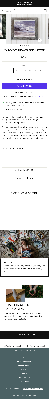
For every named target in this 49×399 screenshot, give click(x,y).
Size (24, 65)
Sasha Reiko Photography (33, 388)
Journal (24, 373)
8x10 (18, 70)
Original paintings (24, 361)
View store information (14, 109)
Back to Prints (26, 335)
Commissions (24, 377)
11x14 (28, 70)
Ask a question (24, 170)
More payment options (24, 92)
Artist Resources (24, 381)
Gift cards (24, 369)
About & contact (24, 365)
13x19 (38, 70)
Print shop (24, 357)
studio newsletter (24, 350)
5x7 (10, 70)
